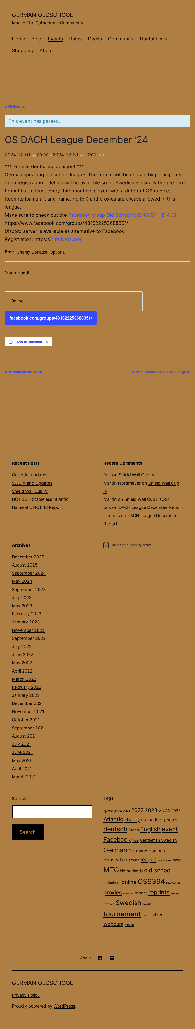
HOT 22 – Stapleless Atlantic (40, 499)
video (158, 914)
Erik (107, 474)
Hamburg (157, 850)
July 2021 (21, 744)
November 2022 (28, 630)
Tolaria (146, 904)
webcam (113, 924)
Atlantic (113, 819)
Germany (137, 850)
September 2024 (29, 573)
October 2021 (25, 719)
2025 (176, 810)
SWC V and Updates (32, 483)
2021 (126, 811)
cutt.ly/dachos (66, 239)
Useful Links (153, 39)
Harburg (133, 860)
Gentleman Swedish (158, 840)
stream (175, 893)
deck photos (165, 819)
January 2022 (26, 695)
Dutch (133, 830)
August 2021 (24, 735)
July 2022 (22, 646)
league (148, 860)
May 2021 (21, 760)
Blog (36, 39)
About (46, 50)
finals (135, 840)
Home (18, 39)
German (115, 850)
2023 (151, 810)
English (150, 829)
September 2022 (29, 638)
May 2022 (22, 662)
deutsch (115, 829)
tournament (122, 914)
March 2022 (24, 679)
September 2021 (28, 727)
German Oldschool (42, 14)
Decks (95, 39)
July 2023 (22, 597)
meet (177, 860)
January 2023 (26, 621)
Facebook (117, 839)
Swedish (128, 902)
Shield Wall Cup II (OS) (146, 499)
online (129, 882)
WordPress (64, 1006)
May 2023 (22, 605)
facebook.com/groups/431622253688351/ (51, 318)
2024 (164, 810)
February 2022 (26, 687)
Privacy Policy (26, 995)
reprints (159, 892)
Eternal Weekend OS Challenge (160, 372)
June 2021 (22, 752)
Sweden (108, 904)
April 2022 (22, 670)
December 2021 (28, 703)
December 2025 (28, 556)
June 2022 (22, 654)
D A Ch (146, 820)
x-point (129, 924)
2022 (137, 810)
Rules (75, 39)
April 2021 (22, 768)
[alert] (143, 545)
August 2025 (25, 564)
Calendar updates (29, 474)
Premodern (173, 883)
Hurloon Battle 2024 (23, 372)
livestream (164, 860)
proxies (112, 892)
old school (158, 870)
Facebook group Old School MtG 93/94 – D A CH (123, 215)
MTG (111, 870)
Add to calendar (29, 341)
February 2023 (26, 613)
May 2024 (22, 581)
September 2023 (29, 589)
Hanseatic (114, 860)
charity (132, 820)
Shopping (22, 50)
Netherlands (131, 870)
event (170, 829)
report (140, 892)
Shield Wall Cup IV (30, 491)
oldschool (111, 882)
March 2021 (24, 776)
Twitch (146, 915)
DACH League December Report (151, 507)
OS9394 (151, 881)
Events (55, 39)
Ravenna (128, 893)
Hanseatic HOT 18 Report (37, 507)
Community (121, 39)
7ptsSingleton (112, 811)
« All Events (15, 106)
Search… (21, 798)
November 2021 (28, 711)
